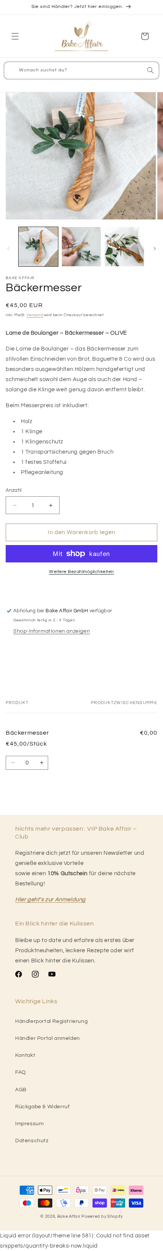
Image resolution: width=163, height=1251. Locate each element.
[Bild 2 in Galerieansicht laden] (81, 246)
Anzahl (14, 490)
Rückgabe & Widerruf (42, 1106)
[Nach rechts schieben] (154, 248)
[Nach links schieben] (8, 248)
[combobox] (81, 70)
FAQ (20, 1072)
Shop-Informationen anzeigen (51, 631)
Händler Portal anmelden (47, 1038)
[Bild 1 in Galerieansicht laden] (38, 246)
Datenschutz (32, 1140)
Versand (35, 315)
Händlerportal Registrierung (51, 1021)
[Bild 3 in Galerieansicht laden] (124, 246)
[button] (15, 36)
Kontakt (25, 1055)
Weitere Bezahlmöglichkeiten (81, 571)
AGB (21, 1089)
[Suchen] (150, 70)
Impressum (29, 1123)
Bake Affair (69, 1216)
